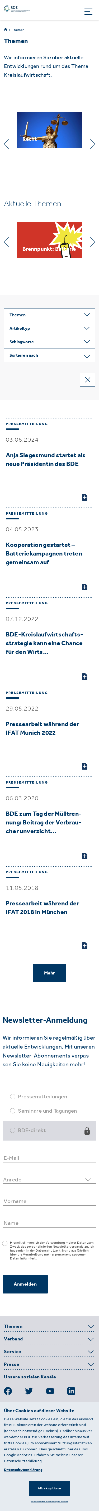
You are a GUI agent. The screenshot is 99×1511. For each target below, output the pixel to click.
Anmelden (25, 1284)
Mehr (49, 973)
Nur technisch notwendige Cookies (49, 1501)
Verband (13, 1339)
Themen (18, 29)
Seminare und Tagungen (47, 1110)
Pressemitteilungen (42, 1096)
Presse (11, 1364)
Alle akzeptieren (49, 1488)
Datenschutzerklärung (23, 1469)
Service (12, 1351)
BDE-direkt (32, 1130)
